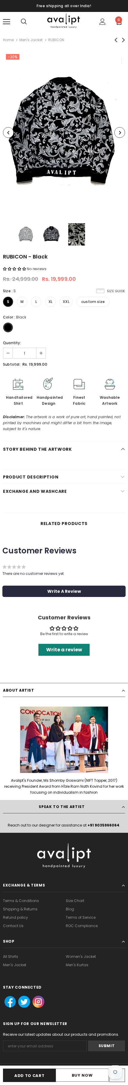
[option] (64, 132)
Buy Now (82, 1075)
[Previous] (8, 132)
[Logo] (64, 21)
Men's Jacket (31, 39)
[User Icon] (102, 22)
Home (8, 39)
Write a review (64, 649)
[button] (14, 268)
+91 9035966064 (103, 825)
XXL (66, 301)
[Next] (119, 132)
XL (50, 301)
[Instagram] (37, 1002)
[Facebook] (8, 1002)
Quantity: (12, 342)
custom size (93, 301)
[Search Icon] (24, 22)
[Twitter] (22, 1002)
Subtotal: (12, 364)
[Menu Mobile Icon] (6, 21)
